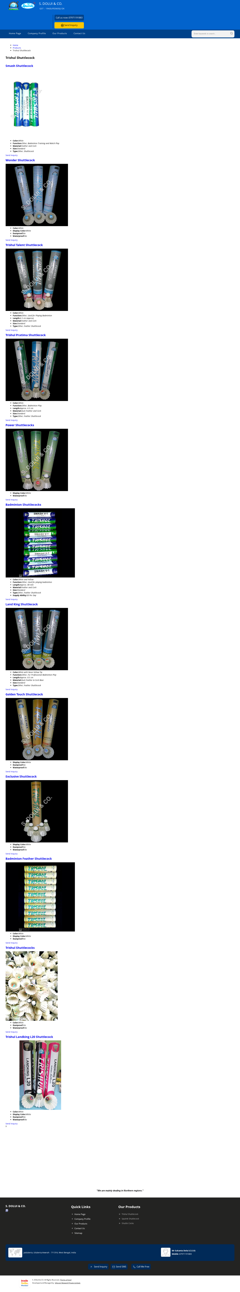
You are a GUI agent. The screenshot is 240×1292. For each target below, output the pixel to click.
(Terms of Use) (66, 1280)
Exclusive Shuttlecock (21, 776)
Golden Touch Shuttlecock (24, 694)
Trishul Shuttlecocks (20, 948)
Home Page (15, 33)
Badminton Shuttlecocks (23, 505)
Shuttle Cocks (128, 1223)
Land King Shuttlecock (22, 604)
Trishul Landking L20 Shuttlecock (29, 1037)
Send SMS (121, 1266)
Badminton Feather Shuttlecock (29, 859)
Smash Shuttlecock (19, 66)
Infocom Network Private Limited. (67, 1283)
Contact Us (79, 33)
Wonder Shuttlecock (20, 160)
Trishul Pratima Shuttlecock (26, 335)
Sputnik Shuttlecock (130, 1218)
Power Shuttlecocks (20, 425)
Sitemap (78, 1233)
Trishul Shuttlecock (130, 1214)
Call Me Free (143, 1266)
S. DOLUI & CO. (52, 5)
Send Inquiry (71, 25)
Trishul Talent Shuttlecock (24, 245)
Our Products (59, 33)
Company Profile (37, 33)
